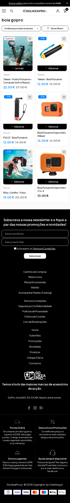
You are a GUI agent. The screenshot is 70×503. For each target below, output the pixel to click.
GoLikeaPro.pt (15, 484)
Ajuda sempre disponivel (52, 458)
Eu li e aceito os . (36, 248)
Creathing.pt (56, 484)
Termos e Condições (44, 248)
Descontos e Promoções (53, 427)
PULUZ (6, 133)
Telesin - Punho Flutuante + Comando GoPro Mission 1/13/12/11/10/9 (17, 82)
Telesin (6, 74)
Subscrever (35, 255)
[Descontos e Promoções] (52, 422)
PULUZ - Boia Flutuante (15, 137)
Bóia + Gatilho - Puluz (14, 192)
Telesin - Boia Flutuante (49, 79)
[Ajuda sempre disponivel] (52, 453)
